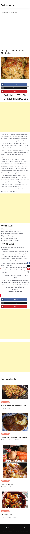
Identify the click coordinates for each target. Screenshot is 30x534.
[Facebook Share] (28, 263)
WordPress (16, 531)
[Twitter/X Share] (28, 266)
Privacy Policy (24, 531)
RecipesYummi (7, 5)
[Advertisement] (15, 29)
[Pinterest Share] (28, 269)
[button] (28, 272)
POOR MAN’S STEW (7, 484)
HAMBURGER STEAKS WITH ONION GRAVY (14, 437)
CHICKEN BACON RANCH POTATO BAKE (13, 406)
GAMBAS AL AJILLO (7, 515)
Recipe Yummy (5, 402)
